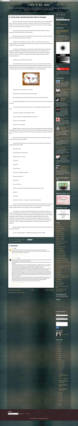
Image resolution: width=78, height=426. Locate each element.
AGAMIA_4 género (59, 234)
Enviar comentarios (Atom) (19, 292)
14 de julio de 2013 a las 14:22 (18, 282)
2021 (58, 343)
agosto (59, 368)
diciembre (60, 361)
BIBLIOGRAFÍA (59, 248)
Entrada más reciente (14, 290)
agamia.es (58, 22)
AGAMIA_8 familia (59, 243)
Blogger (46, 418)
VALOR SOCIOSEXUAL (60, 289)
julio (59, 370)
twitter (62, 14)
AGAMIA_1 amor (59, 228)
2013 (58, 359)
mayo (59, 392)
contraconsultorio (59, 253)
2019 (58, 347)
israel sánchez (14, 258)
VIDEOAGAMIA (59, 291)
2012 (58, 403)
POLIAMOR (58, 279)
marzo (59, 396)
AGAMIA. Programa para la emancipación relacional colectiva (62, 32)
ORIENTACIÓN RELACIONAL (61, 24)
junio (59, 372)
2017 (58, 351)
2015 (58, 355)
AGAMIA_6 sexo (59, 238)
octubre (60, 365)
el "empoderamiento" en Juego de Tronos (64, 156)
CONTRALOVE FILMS (60, 255)
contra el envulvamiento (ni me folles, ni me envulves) (62, 147)
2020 (58, 345)
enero (59, 400)
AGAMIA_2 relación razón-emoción (61, 230)
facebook (59, 14)
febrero (60, 398)
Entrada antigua (49, 290)
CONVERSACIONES (17, 241)
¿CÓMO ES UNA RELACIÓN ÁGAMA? (64, 109)
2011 (58, 405)
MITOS (57, 272)
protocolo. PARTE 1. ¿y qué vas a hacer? (62, 138)
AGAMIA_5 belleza (59, 236)
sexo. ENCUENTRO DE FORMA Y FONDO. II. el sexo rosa (63, 385)
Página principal (57, 14)
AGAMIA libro (58, 226)
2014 (58, 357)
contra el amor (39, 5)
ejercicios (58, 264)
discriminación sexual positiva (62, 262)
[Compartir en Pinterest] (31, 239)
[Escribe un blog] (28, 239)
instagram (64, 14)
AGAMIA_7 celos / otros (60, 241)
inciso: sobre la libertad (63, 378)
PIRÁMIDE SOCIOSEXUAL (61, 277)
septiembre (60, 367)
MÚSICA (57, 274)
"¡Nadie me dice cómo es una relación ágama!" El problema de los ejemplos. (64, 167)
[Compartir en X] (29, 239)
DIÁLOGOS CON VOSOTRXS (61, 260)
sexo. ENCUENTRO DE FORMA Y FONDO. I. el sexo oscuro (63, 389)
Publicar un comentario (15, 285)
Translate (28, 413)
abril (59, 394)
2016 (58, 353)
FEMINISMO (58, 267)
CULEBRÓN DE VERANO (61, 258)
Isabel (13, 248)
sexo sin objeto (59, 283)
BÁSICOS (57, 245)
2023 (58, 341)
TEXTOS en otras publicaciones (62, 286)
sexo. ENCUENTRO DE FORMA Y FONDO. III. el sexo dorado (63, 381)
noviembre (60, 363)
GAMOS (57, 269)
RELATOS (58, 281)
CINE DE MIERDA (59, 250)
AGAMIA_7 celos (59, 239)
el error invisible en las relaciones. (65, 90)
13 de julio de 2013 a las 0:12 (17, 254)
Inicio (32, 290)
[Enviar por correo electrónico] (27, 239)
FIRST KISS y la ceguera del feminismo (63, 99)
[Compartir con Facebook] (30, 239)
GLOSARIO (58, 270)
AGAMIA (62, 80)
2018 (58, 349)
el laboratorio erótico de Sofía (62, 265)
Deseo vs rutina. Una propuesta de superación (64, 128)
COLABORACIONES (60, 251)
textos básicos (59, 284)
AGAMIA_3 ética (59, 232)
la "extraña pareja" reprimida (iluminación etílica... (63, 375)
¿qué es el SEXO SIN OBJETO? (64, 118)
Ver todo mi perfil (65, 334)
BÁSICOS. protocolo (60, 246)
